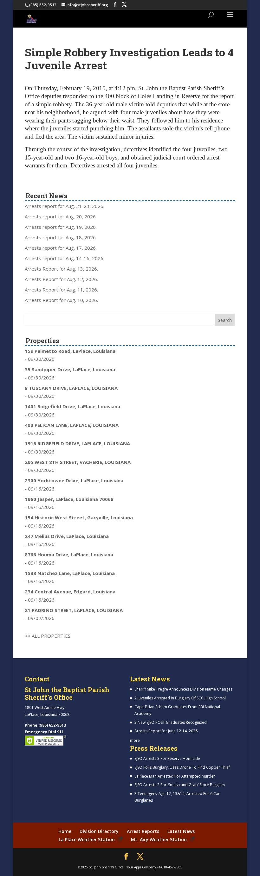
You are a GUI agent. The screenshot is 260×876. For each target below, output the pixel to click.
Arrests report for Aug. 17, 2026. (61, 248)
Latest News (181, 831)
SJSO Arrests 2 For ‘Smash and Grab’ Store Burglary (179, 784)
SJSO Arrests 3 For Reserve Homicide (167, 758)
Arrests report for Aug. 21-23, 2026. (64, 206)
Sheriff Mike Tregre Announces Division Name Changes (183, 689)
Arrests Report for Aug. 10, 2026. (61, 300)
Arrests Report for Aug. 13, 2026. (61, 269)
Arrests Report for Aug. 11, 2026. (61, 289)
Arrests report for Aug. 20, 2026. (61, 216)
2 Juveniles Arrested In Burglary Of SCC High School (180, 698)
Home (64, 831)
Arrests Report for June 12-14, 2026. (166, 731)
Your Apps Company (141, 867)
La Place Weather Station (87, 839)
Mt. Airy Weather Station (159, 839)
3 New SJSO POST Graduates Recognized (170, 722)
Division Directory (99, 831)
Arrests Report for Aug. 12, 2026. (61, 279)
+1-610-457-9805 (169, 867)
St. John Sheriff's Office (106, 867)
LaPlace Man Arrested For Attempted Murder (174, 776)
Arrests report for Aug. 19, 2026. (61, 227)
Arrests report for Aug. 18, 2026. (61, 237)
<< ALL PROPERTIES (47, 636)
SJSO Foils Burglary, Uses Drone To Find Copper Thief (182, 767)
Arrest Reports (143, 831)
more (135, 740)
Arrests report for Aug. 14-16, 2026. (64, 258)
